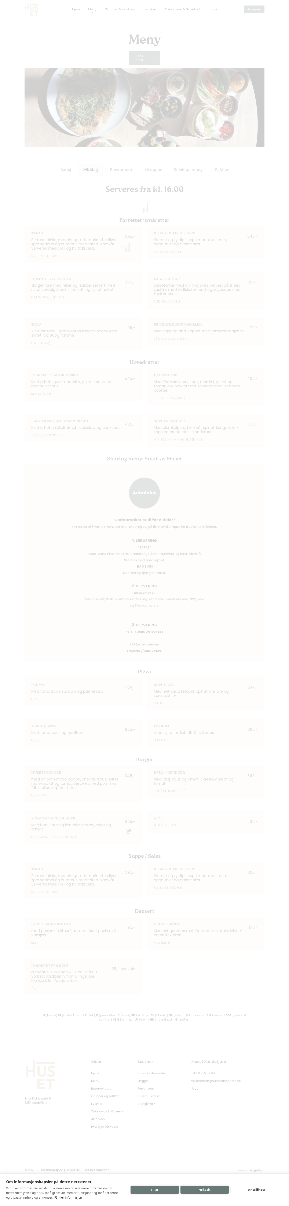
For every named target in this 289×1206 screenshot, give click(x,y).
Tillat (154, 1190)
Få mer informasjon (68, 1197)
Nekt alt (205, 1190)
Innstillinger (257, 1190)
